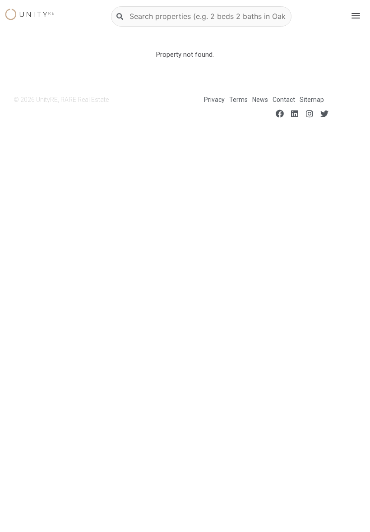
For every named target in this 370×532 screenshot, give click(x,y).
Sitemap (312, 99)
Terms (238, 99)
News (260, 99)
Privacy (214, 99)
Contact (284, 99)
